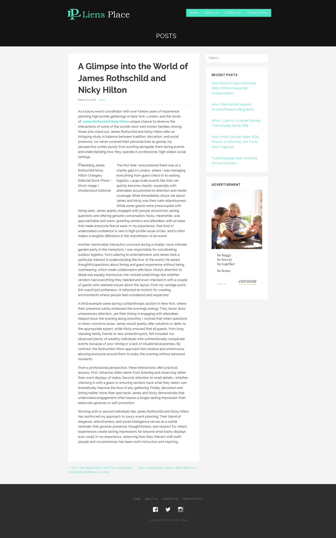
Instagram (180, 509)
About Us (211, 12)
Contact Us (233, 12)
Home (193, 12)
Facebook (155, 509)
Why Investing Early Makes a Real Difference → (168, 468)
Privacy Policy (257, 12)
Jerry (102, 99)
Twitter (168, 509)
